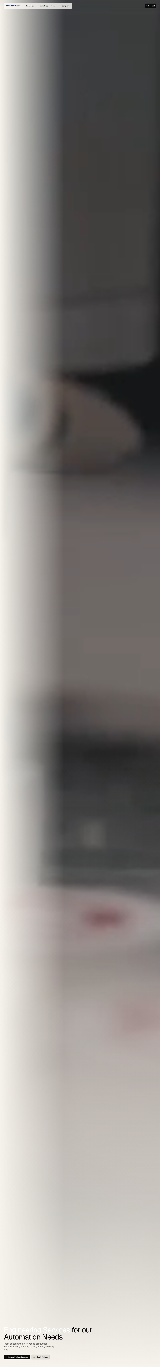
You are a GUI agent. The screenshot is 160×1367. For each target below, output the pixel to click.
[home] (13, 5)
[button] (31, 6)
